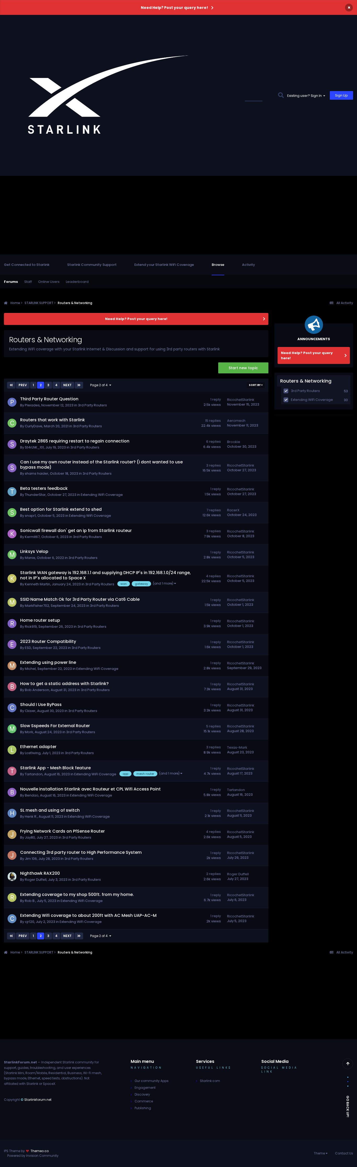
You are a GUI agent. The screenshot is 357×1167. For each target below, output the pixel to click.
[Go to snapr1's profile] (12, 512)
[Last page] (79, 385)
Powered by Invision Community (33, 1155)
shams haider (36, 473)
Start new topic (243, 368)
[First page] (11, 385)
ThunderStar (35, 494)
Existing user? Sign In (305, 95)
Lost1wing (33, 752)
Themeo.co (40, 1151)
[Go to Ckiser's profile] (12, 707)
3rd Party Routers (92, 405)
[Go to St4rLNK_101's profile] (12, 444)
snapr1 (30, 515)
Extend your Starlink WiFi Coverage (164, 264)
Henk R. (31, 816)
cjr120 (29, 921)
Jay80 (30, 837)
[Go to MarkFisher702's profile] (12, 602)
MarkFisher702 (37, 605)
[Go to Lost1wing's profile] (12, 749)
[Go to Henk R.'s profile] (12, 813)
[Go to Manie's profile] (12, 554)
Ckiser (30, 710)
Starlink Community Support (92, 264)
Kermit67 (32, 536)
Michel (30, 668)
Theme (320, 1153)
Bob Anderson (37, 689)
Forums (11, 281)
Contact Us (344, 1153)
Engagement (145, 1087)
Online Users (49, 281)
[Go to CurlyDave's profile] (12, 423)
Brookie (233, 441)
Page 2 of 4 (99, 385)
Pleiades (32, 405)
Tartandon (34, 774)
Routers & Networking (305, 381)
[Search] (280, 95)
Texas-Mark (237, 747)
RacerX (233, 510)
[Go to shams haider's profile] (12, 467)
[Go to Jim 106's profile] (12, 855)
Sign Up (341, 95)
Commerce (144, 1101)
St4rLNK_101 (34, 447)
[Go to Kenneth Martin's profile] (12, 578)
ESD (28, 647)
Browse (218, 264)
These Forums (259, 95)
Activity (248, 264)
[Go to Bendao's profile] (12, 792)
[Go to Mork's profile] (12, 728)
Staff (28, 281)
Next (67, 385)
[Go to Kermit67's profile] (12, 533)
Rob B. (30, 900)
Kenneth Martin (37, 584)
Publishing (143, 1108)
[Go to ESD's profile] (12, 644)
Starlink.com (210, 1081)
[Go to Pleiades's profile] (12, 402)
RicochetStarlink (240, 399)
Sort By (255, 385)
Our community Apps (152, 1081)
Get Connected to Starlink (26, 264)
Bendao (31, 795)
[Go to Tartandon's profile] (12, 771)
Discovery (142, 1094)
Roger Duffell (36, 879)
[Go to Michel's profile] (12, 665)
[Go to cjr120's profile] (12, 918)
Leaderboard (77, 281)
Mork (29, 732)
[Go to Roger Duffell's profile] (12, 876)
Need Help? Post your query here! (174, 7)
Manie (30, 557)
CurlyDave (33, 426)
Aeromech (236, 420)
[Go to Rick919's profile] (12, 623)
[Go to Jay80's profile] (12, 834)
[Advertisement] (178, 215)
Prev (23, 385)
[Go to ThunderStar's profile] (12, 491)
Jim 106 (31, 858)
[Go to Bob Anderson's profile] (12, 686)
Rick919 (31, 626)
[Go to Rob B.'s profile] (12, 897)
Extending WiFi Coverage (102, 494)
